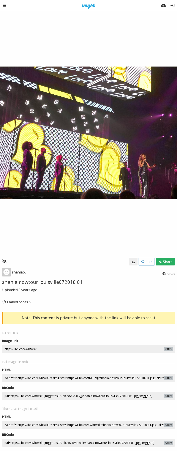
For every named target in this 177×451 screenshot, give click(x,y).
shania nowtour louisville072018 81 (42, 282)
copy (168, 349)
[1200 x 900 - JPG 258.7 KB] (133, 261)
